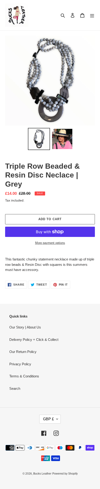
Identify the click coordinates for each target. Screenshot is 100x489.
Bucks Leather (42, 473)
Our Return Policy (23, 352)
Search (14, 388)
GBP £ (48, 419)
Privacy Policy (20, 364)
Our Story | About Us (25, 327)
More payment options (50, 243)
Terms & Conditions (24, 376)
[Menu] (92, 15)
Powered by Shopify (65, 473)
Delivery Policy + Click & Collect (33, 340)
